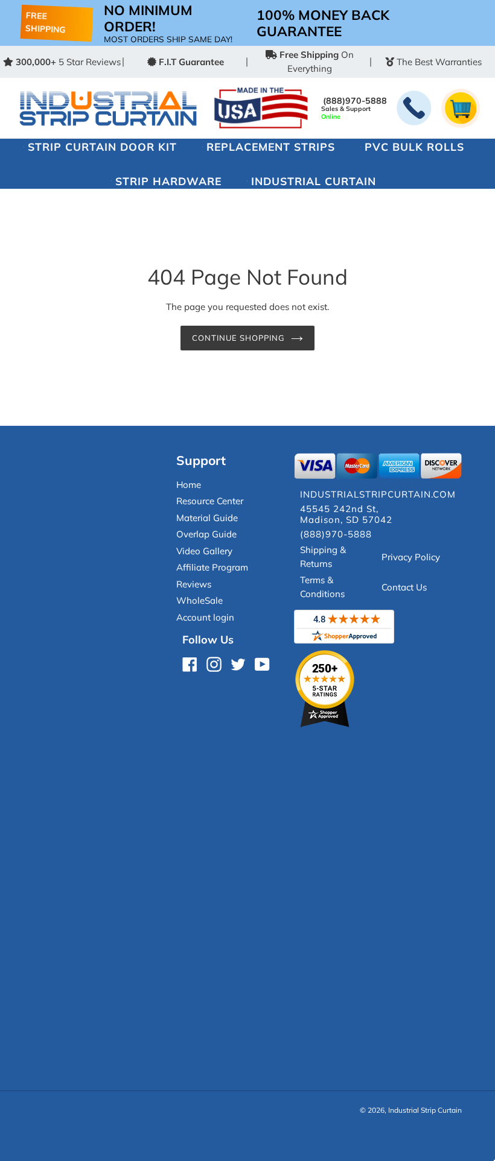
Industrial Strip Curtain (425, 1110)
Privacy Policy (411, 557)
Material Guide (207, 518)
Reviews (193, 584)
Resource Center (209, 501)
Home (188, 484)
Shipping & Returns (323, 556)
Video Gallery (204, 551)
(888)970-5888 (355, 100)
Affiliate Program (212, 567)
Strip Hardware (168, 181)
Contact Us (404, 587)
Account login (205, 617)
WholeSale (199, 600)
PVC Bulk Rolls (414, 146)
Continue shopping (239, 338)
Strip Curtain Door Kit (102, 146)
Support (201, 460)
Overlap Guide (206, 534)
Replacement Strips (270, 146)
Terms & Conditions (322, 586)
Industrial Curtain (313, 181)
